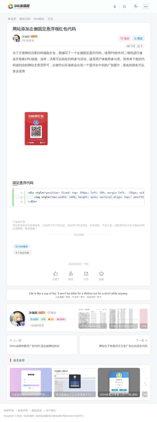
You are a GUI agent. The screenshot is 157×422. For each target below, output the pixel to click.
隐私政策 (37, 410)
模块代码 (25, 19)
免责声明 (23, 410)
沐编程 (26, 36)
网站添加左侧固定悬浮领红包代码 (44, 29)
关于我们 (51, 410)
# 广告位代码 (22, 252)
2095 (35, 319)
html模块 (39, 19)
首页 (13, 19)
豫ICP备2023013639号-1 (71, 415)
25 (52, 319)
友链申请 (9, 410)
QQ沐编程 (29, 415)
